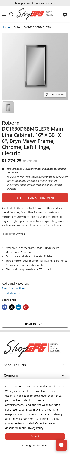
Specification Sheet (14, 288)
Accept (35, 436)
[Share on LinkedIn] (18, 307)
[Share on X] (12, 307)
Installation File (11, 293)
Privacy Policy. (35, 428)
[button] (35, 197)
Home (6, 27)
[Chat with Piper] (61, 445)
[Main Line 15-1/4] (8, 108)
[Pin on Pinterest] (26, 307)
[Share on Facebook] (4, 307)
